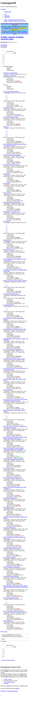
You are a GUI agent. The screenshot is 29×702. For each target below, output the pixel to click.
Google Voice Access (9, 468)
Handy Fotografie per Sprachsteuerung (13, 477)
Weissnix (18, 595)
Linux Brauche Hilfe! (9, 304)
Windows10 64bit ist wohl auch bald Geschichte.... (15, 280)
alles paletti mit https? (9, 507)
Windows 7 (6, 126)
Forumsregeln (4, 44)
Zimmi (17, 246)
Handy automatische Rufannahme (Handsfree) (14, 611)
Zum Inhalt (3, 9)
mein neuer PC (7, 221)
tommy (7, 128)
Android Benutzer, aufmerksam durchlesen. (14, 458)
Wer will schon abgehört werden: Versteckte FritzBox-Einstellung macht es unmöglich (14, 448)
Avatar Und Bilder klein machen (11, 91)
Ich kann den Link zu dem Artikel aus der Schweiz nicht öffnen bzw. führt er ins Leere (15, 400)
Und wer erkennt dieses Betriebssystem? (13, 349)
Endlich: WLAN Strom (9, 249)
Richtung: (13, 636)
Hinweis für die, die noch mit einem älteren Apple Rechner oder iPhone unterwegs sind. (15, 438)
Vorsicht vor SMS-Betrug (10, 527)
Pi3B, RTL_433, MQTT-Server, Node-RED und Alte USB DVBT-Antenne (15, 427)
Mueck (15, 42)
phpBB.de (16, 688)
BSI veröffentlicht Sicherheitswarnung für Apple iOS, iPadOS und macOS (15, 145)
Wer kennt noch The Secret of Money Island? (14, 359)
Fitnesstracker (7, 174)
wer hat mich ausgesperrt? (10, 557)
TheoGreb (18, 141)
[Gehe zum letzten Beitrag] (20, 81)
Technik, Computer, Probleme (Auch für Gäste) (12, 38)
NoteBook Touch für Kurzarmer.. (11, 294)
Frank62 (18, 81)
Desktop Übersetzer (8, 390)
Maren (17, 180)
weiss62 (7, 203)
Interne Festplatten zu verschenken (12, 566)
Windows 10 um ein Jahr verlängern (12, 155)
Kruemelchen (9, 306)
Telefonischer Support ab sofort (11, 117)
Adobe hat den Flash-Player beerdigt (12, 548)
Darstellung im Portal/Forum (10, 498)
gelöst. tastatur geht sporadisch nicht (12, 202)
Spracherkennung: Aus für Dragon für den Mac (15, 329)
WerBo (17, 315)
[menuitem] (5, 14)
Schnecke (8, 241)
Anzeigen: (4, 634)
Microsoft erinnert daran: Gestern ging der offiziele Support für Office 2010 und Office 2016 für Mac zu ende (16, 587)
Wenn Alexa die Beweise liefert (11, 598)
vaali (17, 105)
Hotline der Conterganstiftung (11, 73)
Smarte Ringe (7, 183)
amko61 (18, 190)
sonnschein (10, 42)
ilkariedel (8, 92)
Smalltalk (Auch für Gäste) (10, 75)
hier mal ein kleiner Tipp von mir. (11, 164)
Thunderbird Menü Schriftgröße (11, 576)
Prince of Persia (7, 192)
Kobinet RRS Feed (8, 620)
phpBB (8, 686)
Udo (7, 250)
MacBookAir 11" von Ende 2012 (11, 211)
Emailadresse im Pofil (9, 107)
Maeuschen (18, 356)
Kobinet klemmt (7, 240)
